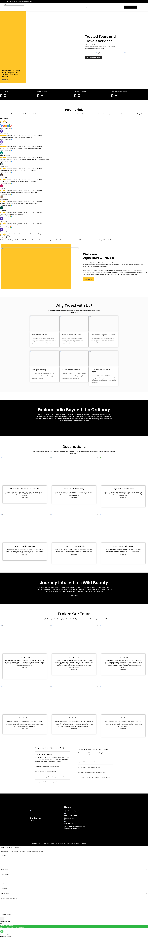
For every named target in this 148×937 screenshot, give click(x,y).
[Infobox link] (44, 339)
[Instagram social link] (34, 823)
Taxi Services (94, 7)
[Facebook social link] (31, 823)
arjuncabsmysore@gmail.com (72, 811)
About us (102, 7)
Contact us (109, 7)
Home (75, 7)
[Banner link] (43, 47)
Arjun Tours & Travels (40, 843)
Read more (113, 240)
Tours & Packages (83, 7)
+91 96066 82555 (69, 818)
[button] (84, 7)
